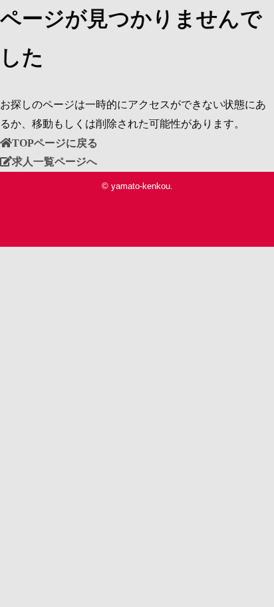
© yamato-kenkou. (137, 186)
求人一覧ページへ (54, 161)
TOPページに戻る (55, 142)
